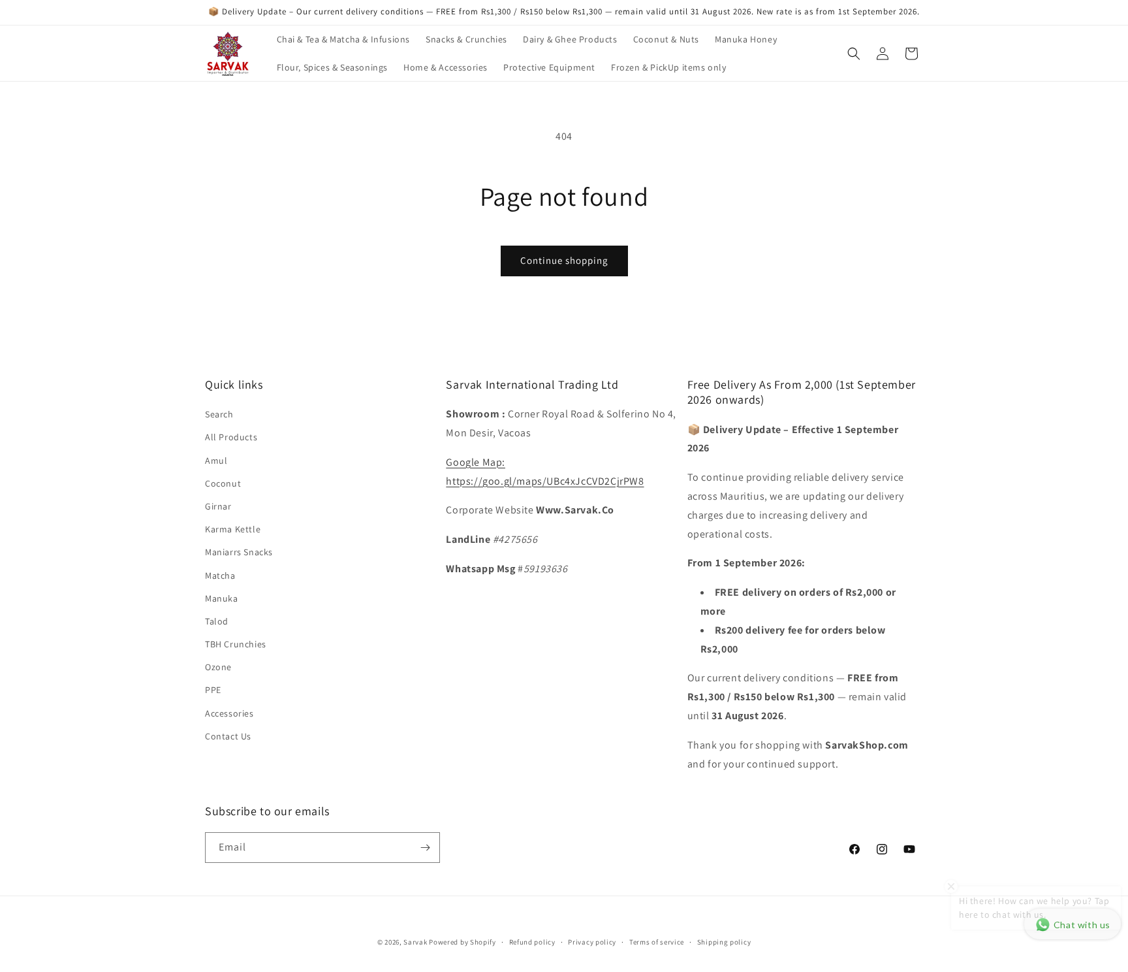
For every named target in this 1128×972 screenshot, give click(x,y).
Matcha (220, 575)
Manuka (221, 598)
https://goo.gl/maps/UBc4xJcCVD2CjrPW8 (545, 481)
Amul (216, 460)
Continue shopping (564, 260)
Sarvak (416, 942)
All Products (231, 437)
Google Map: (475, 462)
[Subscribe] (425, 847)
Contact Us (228, 736)
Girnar (218, 506)
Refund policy (532, 942)
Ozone (218, 667)
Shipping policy (724, 942)
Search (219, 414)
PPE (213, 690)
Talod (216, 621)
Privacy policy (592, 942)
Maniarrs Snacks (239, 552)
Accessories (229, 713)
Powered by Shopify (462, 942)
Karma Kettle (232, 529)
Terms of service (656, 942)
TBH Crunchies (235, 644)
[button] (853, 53)
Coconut (223, 483)
